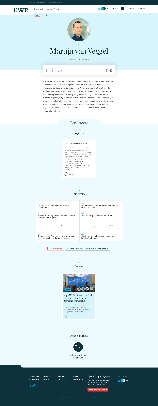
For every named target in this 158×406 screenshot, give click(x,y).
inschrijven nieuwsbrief (98, 390)
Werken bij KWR (34, 379)
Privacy (46, 379)
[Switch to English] (103, 8)
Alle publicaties (55, 249)
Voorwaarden (78, 379)
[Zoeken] (122, 8)
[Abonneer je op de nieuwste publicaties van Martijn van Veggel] (111, 70)
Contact (76, 376)
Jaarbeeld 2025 (34, 376)
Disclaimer (62, 379)
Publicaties (131, 9)
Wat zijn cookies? (56, 2)
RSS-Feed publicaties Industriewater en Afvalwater (87, 249)
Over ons (61, 376)
